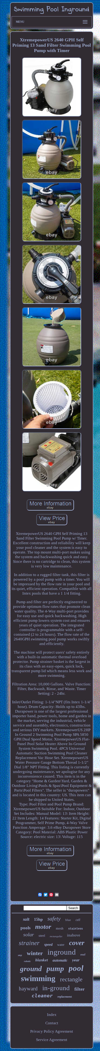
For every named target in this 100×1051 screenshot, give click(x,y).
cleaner (42, 996)
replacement (64, 996)
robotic (27, 961)
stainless (75, 928)
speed (48, 944)
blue (68, 920)
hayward (28, 989)
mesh (59, 928)
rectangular (56, 936)
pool (76, 968)
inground (61, 952)
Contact (51, 1023)
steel (42, 935)
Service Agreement (51, 1040)
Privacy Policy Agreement (51, 1031)
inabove (73, 935)
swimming (38, 978)
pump (55, 968)
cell (78, 920)
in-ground (56, 988)
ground (31, 969)
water (60, 944)
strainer (29, 943)
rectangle (71, 979)
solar (28, 934)
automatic (60, 960)
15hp (38, 919)
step (20, 955)
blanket (41, 960)
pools (25, 927)
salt (26, 919)
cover (76, 942)
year (76, 960)
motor (43, 926)
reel (82, 954)
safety (54, 919)
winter (35, 953)
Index (52, 1014)
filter (79, 989)
